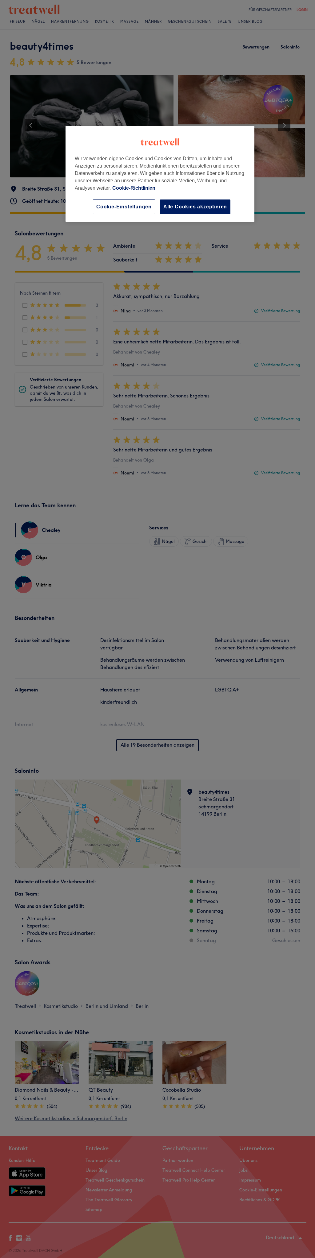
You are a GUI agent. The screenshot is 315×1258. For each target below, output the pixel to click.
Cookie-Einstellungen (124, 206)
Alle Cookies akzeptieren (195, 206)
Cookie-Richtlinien (133, 188)
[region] (160, 174)
